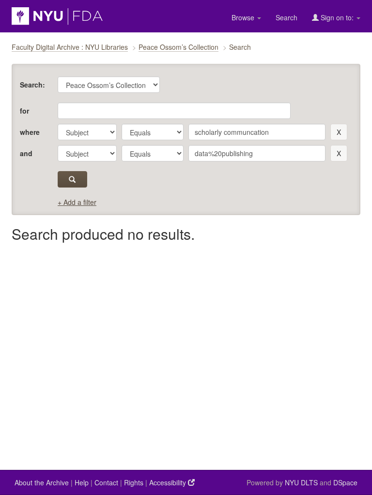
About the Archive (42, 482)
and (26, 153)
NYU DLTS (301, 482)
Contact (106, 482)
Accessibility (168, 482)
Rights (133, 482)
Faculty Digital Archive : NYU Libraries (70, 47)
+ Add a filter (77, 202)
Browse (244, 17)
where (30, 132)
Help (82, 482)
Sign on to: (337, 17)
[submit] (72, 179)
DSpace (345, 482)
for (24, 111)
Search (286, 17)
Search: (32, 84)
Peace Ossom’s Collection (178, 47)
